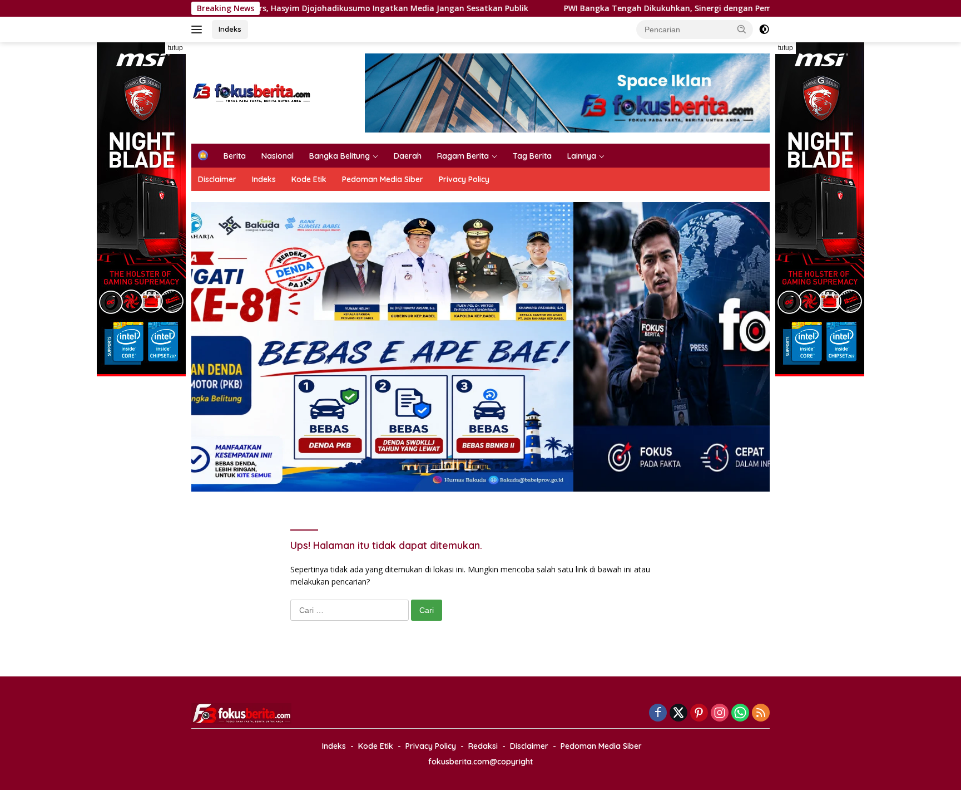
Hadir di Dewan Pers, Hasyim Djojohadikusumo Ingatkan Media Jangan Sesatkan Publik (282, 8)
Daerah (408, 156)
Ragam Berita (463, 156)
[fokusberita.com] (252, 92)
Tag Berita (532, 156)
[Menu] (198, 29)
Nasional (277, 156)
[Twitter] (678, 713)
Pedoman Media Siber (382, 179)
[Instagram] (720, 713)
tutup (175, 48)
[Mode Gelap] (764, 29)
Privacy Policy (464, 179)
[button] (742, 29)
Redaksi (483, 746)
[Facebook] (658, 713)
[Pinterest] (699, 713)
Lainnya (581, 156)
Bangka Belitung (339, 156)
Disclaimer (217, 179)
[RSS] (761, 713)
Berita (235, 156)
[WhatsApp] (740, 713)
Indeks (230, 28)
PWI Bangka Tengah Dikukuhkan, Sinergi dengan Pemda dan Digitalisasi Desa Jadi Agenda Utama (677, 8)
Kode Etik (308, 179)
